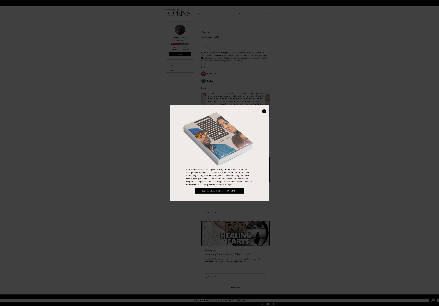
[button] (264, 111)
